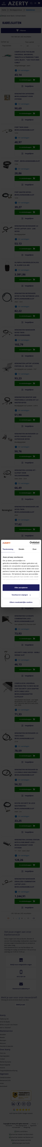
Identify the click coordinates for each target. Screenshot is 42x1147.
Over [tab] (34, 549)
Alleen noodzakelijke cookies (21, 602)
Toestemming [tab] (8, 549)
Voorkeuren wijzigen (20, 595)
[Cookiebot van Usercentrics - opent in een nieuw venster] (29, 542)
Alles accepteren (21, 587)
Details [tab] (21, 549)
